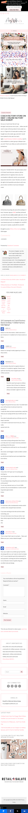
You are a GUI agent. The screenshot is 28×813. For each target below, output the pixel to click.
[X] (17, 811)
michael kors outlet (10, 547)
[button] (14, 5)
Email (4, 607)
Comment (6, 585)
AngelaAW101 (14, 275)
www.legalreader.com (11, 400)
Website (5, 613)
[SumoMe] (24, 811)
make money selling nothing (12, 501)
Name (4, 600)
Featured (8, 112)
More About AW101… (9, 659)
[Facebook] (10, 811)
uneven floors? (9, 531)
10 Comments (22, 275)
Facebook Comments (13, 245)
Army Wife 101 (14, 378)
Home (1, 95)
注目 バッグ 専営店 (10, 436)
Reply (2, 341)
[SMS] (3, 811)
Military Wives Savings (15, 229)
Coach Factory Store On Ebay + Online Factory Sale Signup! (13, 118)
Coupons (6, 95)
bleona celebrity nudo (11, 467)
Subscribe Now (14, 10)
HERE (14, 212)
